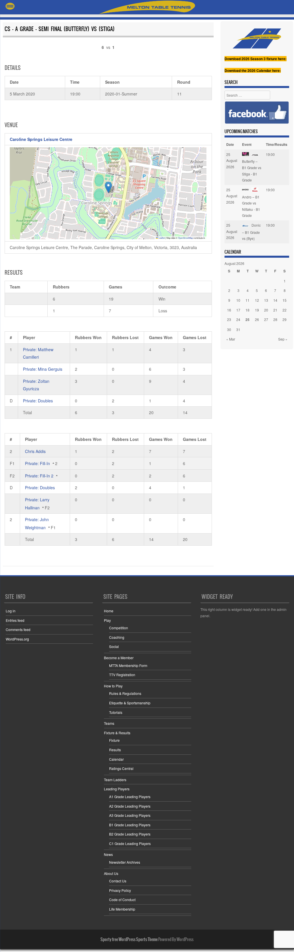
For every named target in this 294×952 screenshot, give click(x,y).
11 (247, 300)
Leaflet (161, 237)
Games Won (161, 337)
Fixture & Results (117, 732)
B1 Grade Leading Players (129, 824)
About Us (111, 873)
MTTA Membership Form (128, 665)
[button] (108, 187)
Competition (118, 627)
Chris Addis (35, 451)
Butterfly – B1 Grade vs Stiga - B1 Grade (251, 170)
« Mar (230, 339)
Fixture (114, 740)
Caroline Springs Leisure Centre (41, 139)
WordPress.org (17, 638)
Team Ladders (115, 779)
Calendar (116, 759)
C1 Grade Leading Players (130, 843)
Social (114, 646)
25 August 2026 (231, 160)
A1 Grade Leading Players (129, 796)
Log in (11, 610)
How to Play (113, 685)
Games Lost (194, 337)
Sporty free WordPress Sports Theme (129, 939)
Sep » (282, 339)
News (108, 854)
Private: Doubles (38, 401)
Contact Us (117, 880)
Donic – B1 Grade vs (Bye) (251, 232)
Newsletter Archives (124, 862)
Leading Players (116, 788)
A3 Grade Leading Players (129, 815)
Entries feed (15, 620)
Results (115, 749)
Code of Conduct (122, 899)
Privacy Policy (120, 890)
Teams (109, 723)
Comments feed (18, 629)
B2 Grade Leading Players (129, 833)
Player (29, 337)
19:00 (270, 154)
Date (230, 144)
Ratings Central (121, 768)
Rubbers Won (88, 337)
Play (107, 620)
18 (247, 309)
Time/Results (276, 144)
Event (247, 144)
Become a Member (119, 657)
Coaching (116, 637)
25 (247, 319)
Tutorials (115, 712)
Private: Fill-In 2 (39, 476)
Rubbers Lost (125, 337)
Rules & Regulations (125, 693)
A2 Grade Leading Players (129, 806)
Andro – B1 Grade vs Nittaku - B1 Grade (251, 206)
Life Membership (122, 909)
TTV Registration (122, 674)
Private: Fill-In (37, 463)
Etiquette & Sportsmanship (129, 702)
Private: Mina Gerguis (42, 369)
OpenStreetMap (185, 237)
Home (108, 610)
